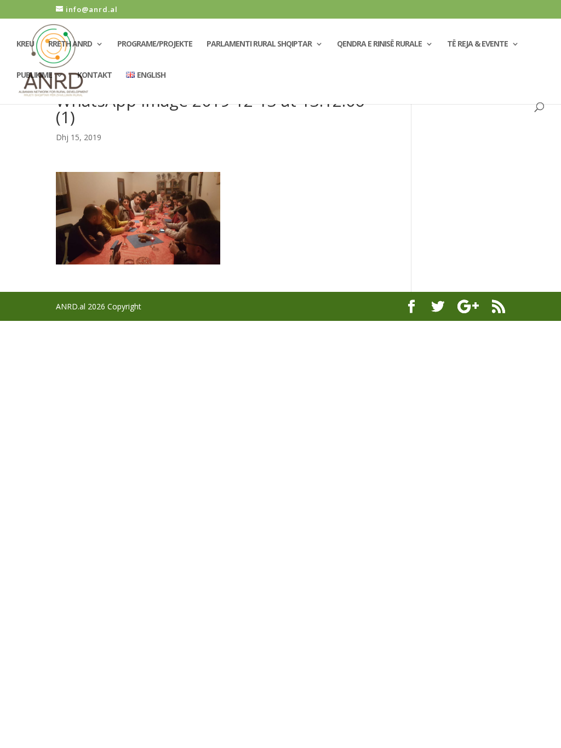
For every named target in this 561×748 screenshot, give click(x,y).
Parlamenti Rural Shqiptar (259, 44)
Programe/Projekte (154, 44)
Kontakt (94, 75)
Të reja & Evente (477, 44)
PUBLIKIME (34, 75)
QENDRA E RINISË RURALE (379, 44)
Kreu (25, 44)
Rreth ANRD (70, 44)
